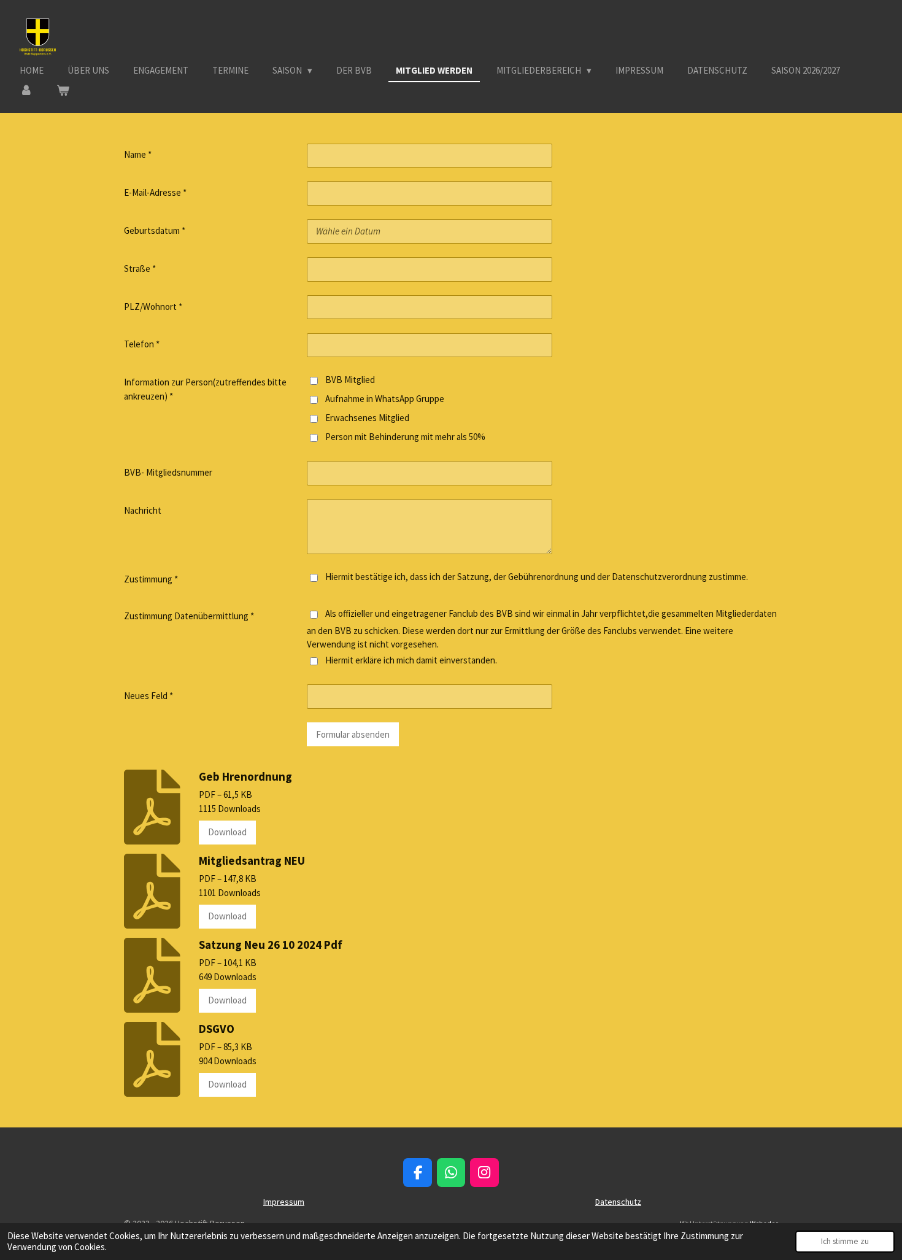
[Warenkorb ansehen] (63, 91)
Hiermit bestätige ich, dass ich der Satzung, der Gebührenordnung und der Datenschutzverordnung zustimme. (536, 576)
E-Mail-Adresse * (155, 192)
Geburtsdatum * (154, 230)
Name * (138, 154)
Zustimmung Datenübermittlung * (189, 616)
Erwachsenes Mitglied (367, 417)
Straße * (140, 268)
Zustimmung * (151, 579)
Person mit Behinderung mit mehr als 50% (405, 437)
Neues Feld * (148, 696)
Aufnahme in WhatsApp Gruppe (384, 398)
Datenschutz (618, 1201)
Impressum (283, 1201)
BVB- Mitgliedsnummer (168, 472)
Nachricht (142, 510)
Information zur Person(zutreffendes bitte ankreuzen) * (205, 389)
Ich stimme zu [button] (845, 1241)
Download (227, 832)
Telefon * (142, 344)
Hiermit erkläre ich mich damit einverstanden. (411, 660)
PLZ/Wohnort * (153, 306)
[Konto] (26, 91)
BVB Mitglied (350, 379)
